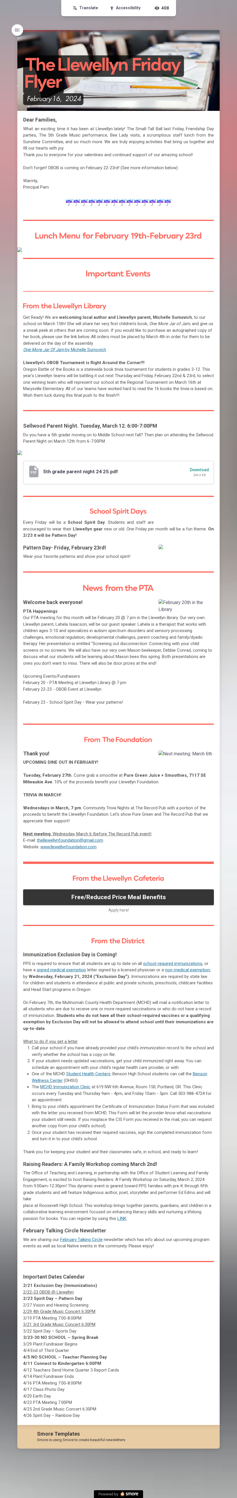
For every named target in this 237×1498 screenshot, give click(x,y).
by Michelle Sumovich (64, 349)
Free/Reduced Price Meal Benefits (118, 897)
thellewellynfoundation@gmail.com (70, 840)
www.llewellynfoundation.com (68, 846)
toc (17, 30)
